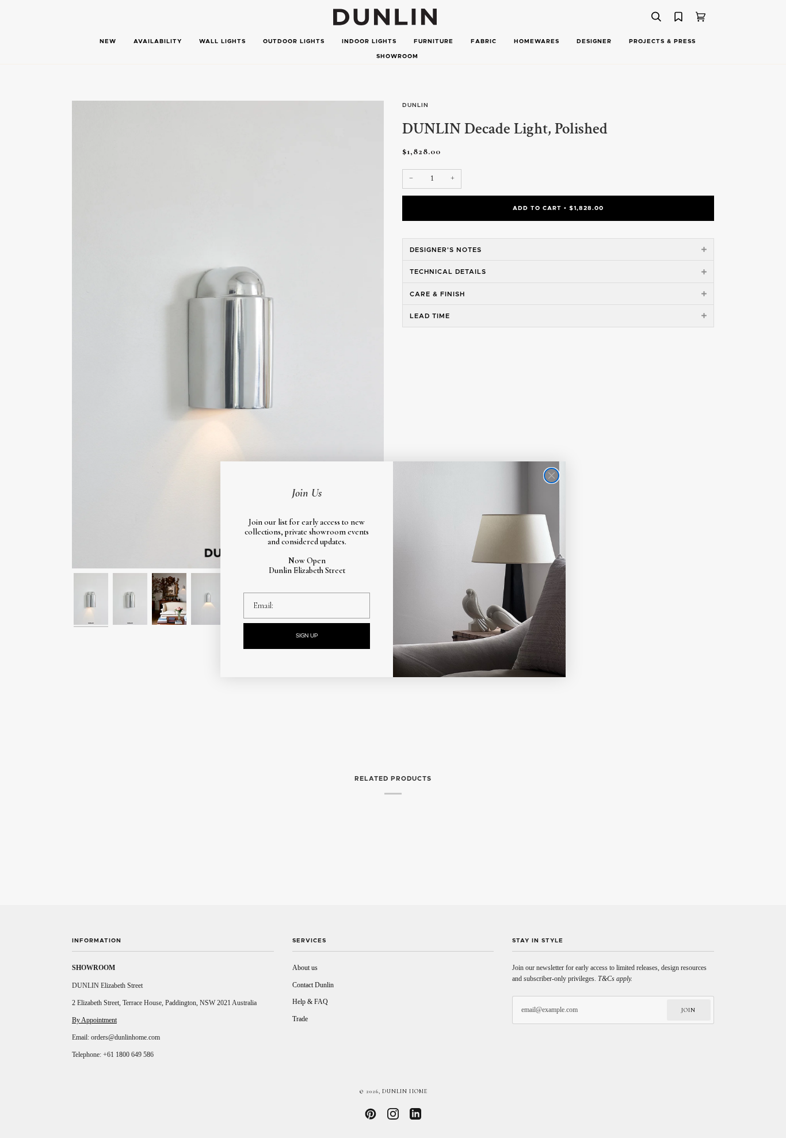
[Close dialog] (551, 475)
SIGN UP (307, 636)
